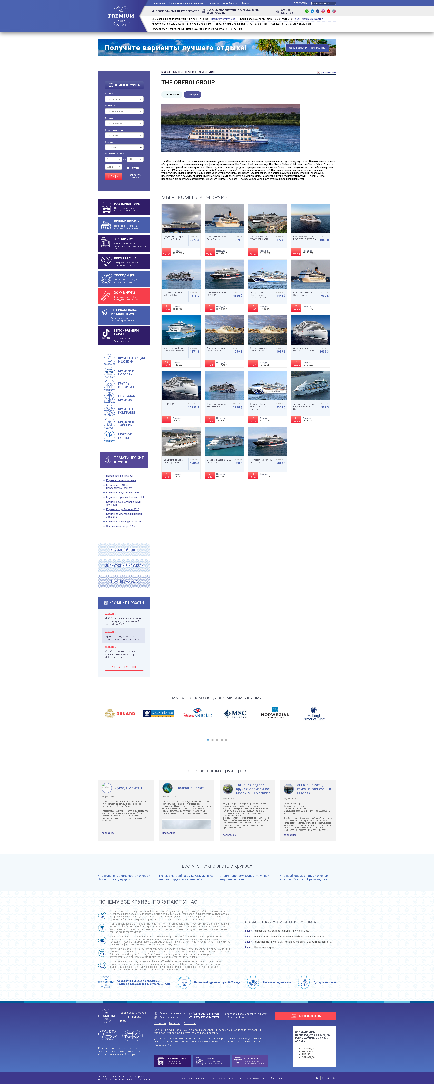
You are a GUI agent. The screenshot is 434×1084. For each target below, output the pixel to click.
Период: (109, 142)
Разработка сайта (109, 1079)
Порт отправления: (114, 130)
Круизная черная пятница (121, 480)
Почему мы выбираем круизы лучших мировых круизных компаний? (186, 877)
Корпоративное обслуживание (186, 3)
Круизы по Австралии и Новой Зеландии (124, 515)
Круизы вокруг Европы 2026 (122, 509)
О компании (158, 3)
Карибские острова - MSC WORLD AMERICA (304, 237)
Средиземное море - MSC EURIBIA (217, 405)
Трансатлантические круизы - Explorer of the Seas (304, 406)
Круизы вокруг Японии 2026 (122, 492)
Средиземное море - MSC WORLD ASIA (260, 237)
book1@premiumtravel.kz (309, 19)
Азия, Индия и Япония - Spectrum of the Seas (175, 349)
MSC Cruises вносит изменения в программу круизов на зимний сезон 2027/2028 (123, 621)
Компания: (110, 106)
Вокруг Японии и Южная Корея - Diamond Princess (259, 295)
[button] (208, 740)
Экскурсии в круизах (124, 566)
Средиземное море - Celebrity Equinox (174, 237)
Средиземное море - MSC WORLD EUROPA (304, 349)
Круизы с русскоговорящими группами (123, 503)
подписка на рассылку (323, 3)
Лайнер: (109, 118)
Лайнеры (192, 94)
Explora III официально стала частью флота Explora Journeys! (123, 637)
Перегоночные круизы (119, 475)
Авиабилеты (230, 3)
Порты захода (124, 581)
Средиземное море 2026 (120, 526)
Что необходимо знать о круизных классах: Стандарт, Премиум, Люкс (304, 877)
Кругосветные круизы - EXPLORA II (261, 461)
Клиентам (213, 3)
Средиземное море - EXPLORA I (217, 293)
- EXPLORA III (170, 404)
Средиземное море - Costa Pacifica (217, 237)
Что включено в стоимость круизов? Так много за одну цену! (124, 877)
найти (113, 176)
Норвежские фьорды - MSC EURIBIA (175, 293)
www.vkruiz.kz (261, 1078)
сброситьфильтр (135, 176)
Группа (135, 167)
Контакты (247, 3)
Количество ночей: (114, 154)
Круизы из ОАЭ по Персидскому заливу (119, 487)
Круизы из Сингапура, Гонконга (124, 521)
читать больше (124, 667)
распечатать (328, 72)
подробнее (108, 832)
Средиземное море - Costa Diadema (217, 349)
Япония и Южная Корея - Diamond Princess (258, 406)
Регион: (109, 94)
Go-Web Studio (142, 1079)
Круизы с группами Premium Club (125, 497)
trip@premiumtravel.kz (223, 19)
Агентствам (300, 3)
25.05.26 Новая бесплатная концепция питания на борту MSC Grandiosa (121, 654)
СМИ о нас (190, 1023)
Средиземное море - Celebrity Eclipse (174, 461)
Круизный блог (124, 550)
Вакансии (174, 1023)
